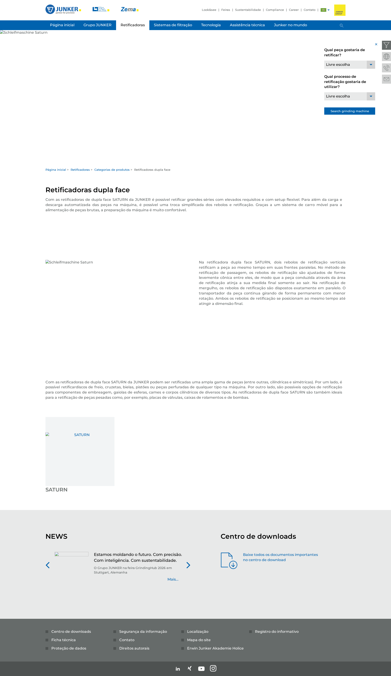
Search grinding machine (350, 111)
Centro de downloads (71, 631)
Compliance (275, 10)
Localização (197, 631)
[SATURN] (79, 451)
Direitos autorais (134, 648)
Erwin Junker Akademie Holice (215, 648)
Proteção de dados (68, 648)
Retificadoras (80, 169)
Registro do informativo (277, 631)
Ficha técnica (63, 640)
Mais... (173, 579)
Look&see (209, 10)
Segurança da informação (143, 631)
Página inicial (55, 169)
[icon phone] (386, 67)
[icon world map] (386, 56)
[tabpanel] (195, 97)
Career (294, 10)
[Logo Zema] (129, 9)
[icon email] (386, 79)
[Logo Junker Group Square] (340, 10)
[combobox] (349, 65)
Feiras (225, 10)
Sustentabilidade (248, 10)
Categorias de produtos (112, 169)
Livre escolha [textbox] (338, 64)
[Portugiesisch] (323, 10)
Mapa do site (199, 640)
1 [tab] (195, 160)
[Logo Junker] (63, 9)
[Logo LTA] (101, 9)
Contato (309, 10)
